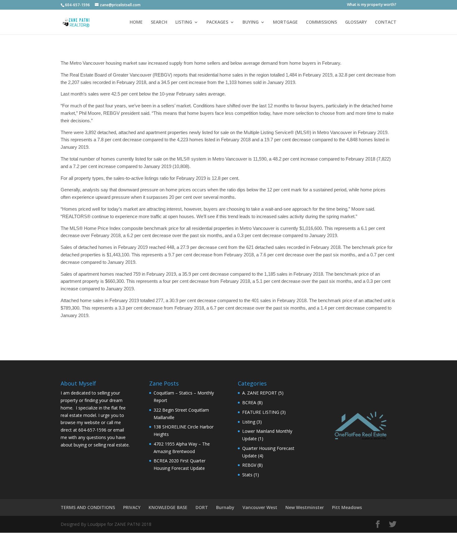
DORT (202, 507)
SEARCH (159, 22)
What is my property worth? (371, 5)
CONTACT (385, 22)
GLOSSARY (356, 22)
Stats (247, 475)
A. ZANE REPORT (259, 393)
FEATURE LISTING (260, 412)
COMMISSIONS (321, 22)
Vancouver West (259, 507)
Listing (248, 422)
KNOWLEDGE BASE (168, 507)
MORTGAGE (285, 22)
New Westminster (304, 507)
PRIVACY (132, 507)
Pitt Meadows (347, 507)
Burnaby (225, 507)
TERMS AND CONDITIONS (88, 507)
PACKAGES (217, 22)
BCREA (249, 402)
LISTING (183, 22)
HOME (136, 22)
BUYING (250, 22)
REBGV (249, 465)
